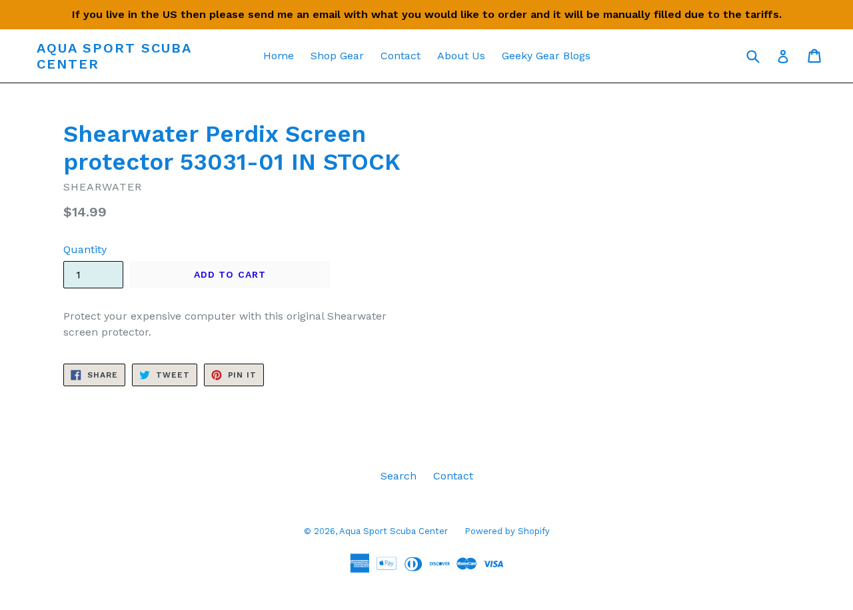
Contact (401, 55)
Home (278, 55)
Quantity (85, 249)
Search (399, 475)
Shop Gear (337, 55)
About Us (461, 55)
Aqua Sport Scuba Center (114, 56)
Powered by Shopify (507, 531)
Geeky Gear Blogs (546, 55)
